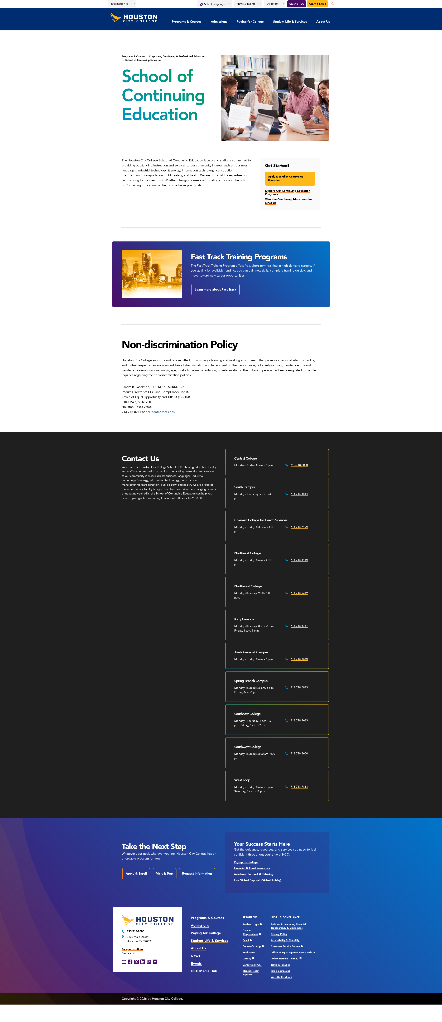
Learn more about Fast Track (215, 289)
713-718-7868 (299, 786)
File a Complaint (280, 970)
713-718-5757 (299, 626)
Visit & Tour (164, 873)
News (195, 956)
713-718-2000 (135, 931)
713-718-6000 (299, 465)
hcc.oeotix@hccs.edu (160, 412)
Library (247, 958)
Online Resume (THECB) (284, 958)
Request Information (197, 873)
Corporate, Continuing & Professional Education (177, 56)
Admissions (219, 22)
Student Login (251, 924)
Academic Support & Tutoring (253, 874)
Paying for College (250, 22)
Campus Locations (132, 949)
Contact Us (128, 953)
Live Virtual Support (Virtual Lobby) (257, 880)
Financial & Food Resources (252, 868)
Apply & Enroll (317, 3)
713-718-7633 (299, 720)
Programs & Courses (186, 22)
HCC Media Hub (204, 971)
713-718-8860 (299, 659)
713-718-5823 (299, 687)
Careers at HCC (252, 964)
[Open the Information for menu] (133, 3)
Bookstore (249, 952)
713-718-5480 (299, 560)
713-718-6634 (299, 494)
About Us (323, 22)
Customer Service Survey (285, 946)
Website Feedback (281, 977)
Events (196, 963)
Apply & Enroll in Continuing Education (285, 178)
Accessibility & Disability (285, 940)
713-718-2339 (299, 593)
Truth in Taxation (280, 964)
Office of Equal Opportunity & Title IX (293, 952)
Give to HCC (296, 3)
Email (246, 940)
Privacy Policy (279, 934)
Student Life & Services (290, 22)
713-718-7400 (299, 527)
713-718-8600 (299, 753)
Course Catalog (252, 946)
